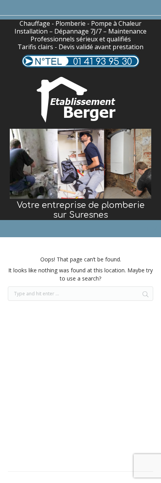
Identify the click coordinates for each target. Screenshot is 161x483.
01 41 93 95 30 (102, 62)
